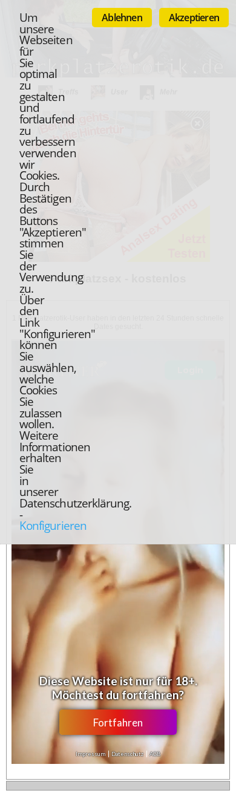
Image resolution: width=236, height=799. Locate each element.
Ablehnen (122, 17)
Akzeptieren (194, 17)
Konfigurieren (53, 525)
